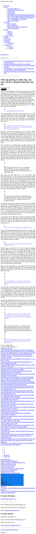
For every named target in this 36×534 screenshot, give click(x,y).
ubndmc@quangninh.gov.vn (12, 510)
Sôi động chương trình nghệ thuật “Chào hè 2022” (17, 64)
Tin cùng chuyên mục (6, 348)
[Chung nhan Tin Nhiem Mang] (9, 529)
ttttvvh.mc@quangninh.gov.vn (12, 525)
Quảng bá (3, 486)
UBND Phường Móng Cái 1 (8, 499)
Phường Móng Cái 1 (5, 54)
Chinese (11, 48)
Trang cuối (7, 456)
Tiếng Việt (8, 45)
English (11, 46)
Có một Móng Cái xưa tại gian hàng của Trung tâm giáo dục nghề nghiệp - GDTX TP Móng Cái (19, 69)
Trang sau (6, 455)
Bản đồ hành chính (6, 459)
